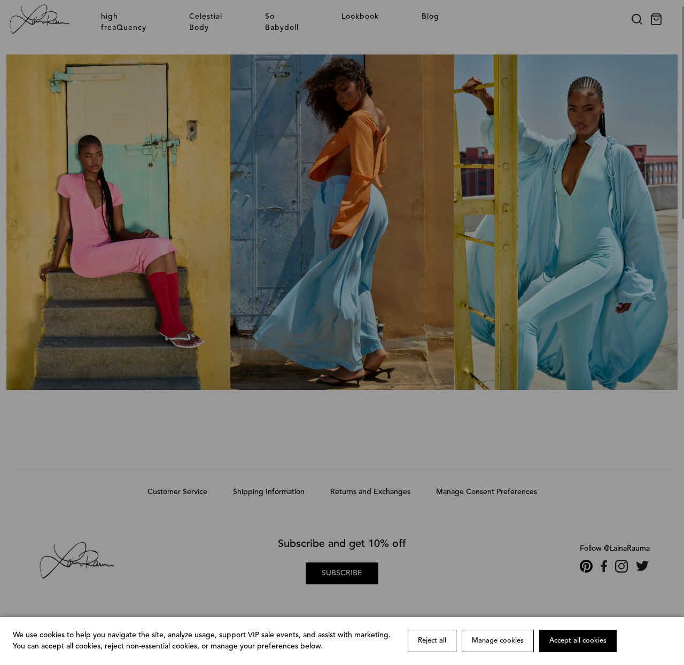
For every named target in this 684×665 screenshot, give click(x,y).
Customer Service (177, 492)
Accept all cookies (578, 640)
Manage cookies (498, 640)
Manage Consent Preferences (486, 492)
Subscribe (342, 573)
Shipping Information (269, 492)
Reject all (432, 640)
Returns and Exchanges (370, 492)
